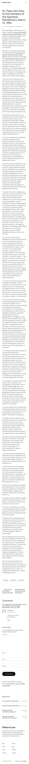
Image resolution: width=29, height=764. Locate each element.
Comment (5, 634)
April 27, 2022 (10, 610)
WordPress (24, 761)
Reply (8, 620)
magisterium (13, 580)
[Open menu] (26, 2)
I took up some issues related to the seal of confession (14, 33)
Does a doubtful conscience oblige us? (9, 711)
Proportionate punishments (11, 705)
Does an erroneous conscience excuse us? (9, 717)
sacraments (21, 580)
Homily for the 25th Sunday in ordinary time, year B (7, 590)
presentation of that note (14, 58)
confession (5, 580)
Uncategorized (18, 26)
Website (4, 666)
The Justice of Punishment (10, 701)
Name (4, 652)
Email (3, 659)
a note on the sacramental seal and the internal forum (13, 54)
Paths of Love (6, 2)
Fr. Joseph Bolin (10, 26)
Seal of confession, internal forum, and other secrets (20, 590)
